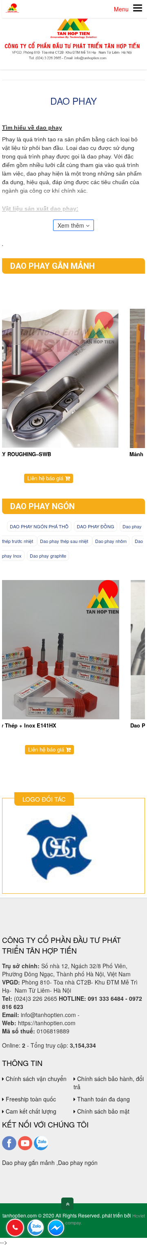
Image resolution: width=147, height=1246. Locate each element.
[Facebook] (9, 1142)
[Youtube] (25, 1142)
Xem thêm (72, 225)
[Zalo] (41, 1142)
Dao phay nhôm (111, 541)
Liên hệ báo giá (71, 478)
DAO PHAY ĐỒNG (95, 526)
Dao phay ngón (42, 506)
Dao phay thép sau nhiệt (64, 541)
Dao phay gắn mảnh (52, 266)
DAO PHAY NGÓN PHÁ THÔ (39, 526)
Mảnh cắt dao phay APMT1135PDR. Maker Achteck (66, 454)
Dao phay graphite (48, 555)
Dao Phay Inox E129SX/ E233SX (43, 725)
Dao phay (73, 101)
